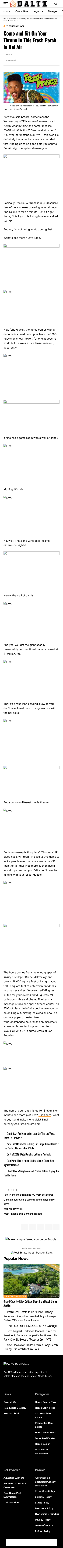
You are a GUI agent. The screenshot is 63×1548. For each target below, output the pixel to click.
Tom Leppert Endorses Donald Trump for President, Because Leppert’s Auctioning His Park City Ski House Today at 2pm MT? (30, 1335)
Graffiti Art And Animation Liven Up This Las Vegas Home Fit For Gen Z (29, 1135)
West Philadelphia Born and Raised (23, 1213)
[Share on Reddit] (39, 1542)
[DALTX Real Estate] (28, 3)
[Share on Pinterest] (24, 1542)
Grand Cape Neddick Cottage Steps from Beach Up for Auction (30, 1303)
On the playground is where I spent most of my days (29, 1201)
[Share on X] (16, 1542)
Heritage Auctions (15, 1296)
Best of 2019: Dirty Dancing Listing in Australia (29, 1154)
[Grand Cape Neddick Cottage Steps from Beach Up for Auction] (31, 1281)
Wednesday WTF (15, 26)
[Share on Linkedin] (31, 1542)
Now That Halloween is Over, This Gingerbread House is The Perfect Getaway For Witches (31, 1146)
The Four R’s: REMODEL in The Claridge (32, 1326)
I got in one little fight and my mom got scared (29, 1194)
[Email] (46, 1542)
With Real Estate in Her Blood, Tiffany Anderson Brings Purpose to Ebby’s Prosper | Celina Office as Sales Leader (31, 1316)
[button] (6, 3)
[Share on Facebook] (9, 1542)
